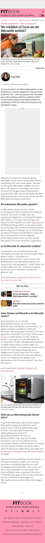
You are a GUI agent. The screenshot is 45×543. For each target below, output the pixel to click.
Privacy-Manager (18, 526)
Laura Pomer (15, 77)
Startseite (4, 20)
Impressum (29, 526)
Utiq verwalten (34, 530)
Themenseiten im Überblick (31, 518)
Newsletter (38, 522)
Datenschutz (25, 522)
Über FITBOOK (9, 518)
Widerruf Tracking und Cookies (16, 530)
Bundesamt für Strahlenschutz (14, 451)
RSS (32, 522)
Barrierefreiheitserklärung (32, 534)
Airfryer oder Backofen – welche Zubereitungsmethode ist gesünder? (25, 295)
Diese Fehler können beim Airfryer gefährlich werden (28, 304)
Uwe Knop (36, 222)
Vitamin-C (5, 337)
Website (40, 451)
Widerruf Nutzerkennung (12, 534)
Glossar (17, 518)
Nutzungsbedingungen (11, 522)
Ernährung (13, 20)
